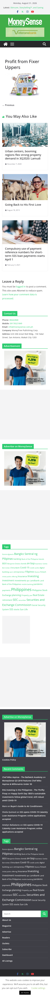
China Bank (15, 567)
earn (11, 572)
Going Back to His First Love (23, 204)
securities (22, 600)
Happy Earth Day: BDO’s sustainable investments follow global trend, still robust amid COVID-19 (23, 797)
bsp (32, 563)
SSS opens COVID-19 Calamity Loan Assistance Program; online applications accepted (25, 815)
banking (17, 559)
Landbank (34, 580)
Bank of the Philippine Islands (33, 559)
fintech (43, 572)
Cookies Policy (9, 759)
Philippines (21, 589)
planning (16, 595)
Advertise (6, 931)
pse (30, 595)
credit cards (34, 568)
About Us (6, 920)
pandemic (38, 584)
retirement (7, 600)
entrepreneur (19, 572)
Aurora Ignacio (8, 554)
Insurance (22, 576)
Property (25, 595)
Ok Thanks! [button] (25, 993)
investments (20, 580)
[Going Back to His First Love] (25, 176)
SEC (15, 600)
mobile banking (27, 584)
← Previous (8, 105)
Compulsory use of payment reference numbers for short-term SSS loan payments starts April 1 (25, 254)
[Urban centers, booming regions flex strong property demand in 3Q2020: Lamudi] (25, 124)
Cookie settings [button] (38, 988)
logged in (21, 286)
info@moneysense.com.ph (20, 327)
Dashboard (7, 955)
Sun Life (24, 609)
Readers (6, 937)
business (38, 563)
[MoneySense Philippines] (5, 44)
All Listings (7, 961)
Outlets (5, 943)
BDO (4, 563)
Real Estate (38, 595)
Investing (33, 576)
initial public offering (9, 576)
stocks (16, 609)
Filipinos (29, 571)
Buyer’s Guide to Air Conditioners (26, 806)
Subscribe (7, 949)
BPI (28, 563)
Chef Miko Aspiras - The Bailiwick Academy (22, 777)
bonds (23, 563)
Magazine (6, 926)
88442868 (13, 320)
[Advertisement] (25, 415)
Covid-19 (24, 567)
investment (8, 580)
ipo (28, 580)
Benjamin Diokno (14, 563)
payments (6, 590)
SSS (11, 609)
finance (37, 572)
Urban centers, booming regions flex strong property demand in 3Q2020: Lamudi (23, 154)
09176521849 (16, 323)
